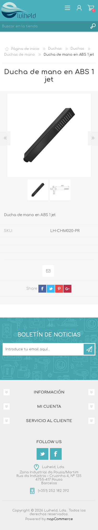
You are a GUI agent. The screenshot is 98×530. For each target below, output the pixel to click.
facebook (42, 289)
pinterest (59, 289)
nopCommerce (60, 519)
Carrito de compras (91, 8)
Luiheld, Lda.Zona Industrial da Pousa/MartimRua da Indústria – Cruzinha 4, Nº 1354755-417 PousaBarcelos (49, 475)
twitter (51, 289)
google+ (67, 289)
